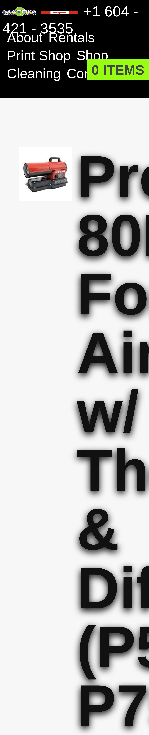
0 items (115, 69)
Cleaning (36, 73)
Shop (99, 55)
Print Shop (41, 55)
